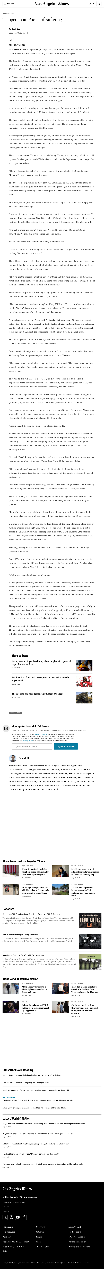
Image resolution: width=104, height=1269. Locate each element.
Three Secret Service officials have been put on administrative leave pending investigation (35, 872)
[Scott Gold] (12, 758)
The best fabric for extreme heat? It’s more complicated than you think (32, 1154)
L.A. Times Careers (76, 1237)
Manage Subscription (77, 1242)
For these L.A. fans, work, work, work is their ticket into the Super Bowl (40, 679)
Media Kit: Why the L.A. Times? (16, 1242)
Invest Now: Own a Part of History (13, 1249)
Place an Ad (7, 1237)
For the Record (74, 1232)
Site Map (6, 1206)
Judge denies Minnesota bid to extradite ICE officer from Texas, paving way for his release (85, 989)
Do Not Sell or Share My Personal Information (76, 1263)
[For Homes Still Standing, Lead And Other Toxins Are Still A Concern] (90, 920)
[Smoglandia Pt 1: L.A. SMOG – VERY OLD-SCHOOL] (90, 962)
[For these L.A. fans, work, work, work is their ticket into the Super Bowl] (84, 681)
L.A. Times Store (43, 1247)
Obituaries (40, 1232)
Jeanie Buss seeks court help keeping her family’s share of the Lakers (32, 1075)
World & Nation (8, 13)
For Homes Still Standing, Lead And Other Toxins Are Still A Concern (31, 914)
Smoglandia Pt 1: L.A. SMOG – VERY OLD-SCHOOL (24, 955)
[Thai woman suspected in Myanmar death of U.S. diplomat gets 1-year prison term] (60, 889)
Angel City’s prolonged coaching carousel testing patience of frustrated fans (34, 1108)
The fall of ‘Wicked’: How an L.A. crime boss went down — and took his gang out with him (40, 1100)
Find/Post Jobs (9, 1232)
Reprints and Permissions (79, 1247)
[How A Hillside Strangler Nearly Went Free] (90, 941)
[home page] (52, 3)
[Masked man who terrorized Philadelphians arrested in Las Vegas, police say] (11, 988)
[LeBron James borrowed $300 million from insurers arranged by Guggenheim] (11, 1007)
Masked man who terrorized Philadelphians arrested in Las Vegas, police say (34, 989)
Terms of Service (41, 734)
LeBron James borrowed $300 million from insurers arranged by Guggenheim (35, 1008)
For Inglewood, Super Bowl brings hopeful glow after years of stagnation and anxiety (41, 663)
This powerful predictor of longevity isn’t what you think (26, 1083)
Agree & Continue (65, 746)
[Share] (11, 40)
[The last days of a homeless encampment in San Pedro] (84, 697)
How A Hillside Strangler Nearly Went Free (20, 935)
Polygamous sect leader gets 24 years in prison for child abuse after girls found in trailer (39, 1134)
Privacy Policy (28, 740)
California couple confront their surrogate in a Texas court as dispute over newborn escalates (84, 1009)
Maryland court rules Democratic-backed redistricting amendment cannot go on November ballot (43, 1164)
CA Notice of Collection (54, 1263)
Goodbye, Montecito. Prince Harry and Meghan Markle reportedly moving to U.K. (36, 1090)
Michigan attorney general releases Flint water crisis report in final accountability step (85, 872)
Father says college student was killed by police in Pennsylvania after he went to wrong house (35, 890)
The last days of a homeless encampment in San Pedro (38, 694)
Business (25, 1002)
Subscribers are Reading (18, 1070)
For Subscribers (9, 1097)
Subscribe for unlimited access (14, 1203)
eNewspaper (8, 1227)
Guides (38, 1242)
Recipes (39, 1237)
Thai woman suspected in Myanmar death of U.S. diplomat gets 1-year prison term (83, 891)
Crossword (40, 1227)
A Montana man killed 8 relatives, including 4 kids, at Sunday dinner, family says (36, 1144)
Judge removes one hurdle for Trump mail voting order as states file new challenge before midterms (44, 1124)
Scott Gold (24, 758)
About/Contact (74, 1227)
